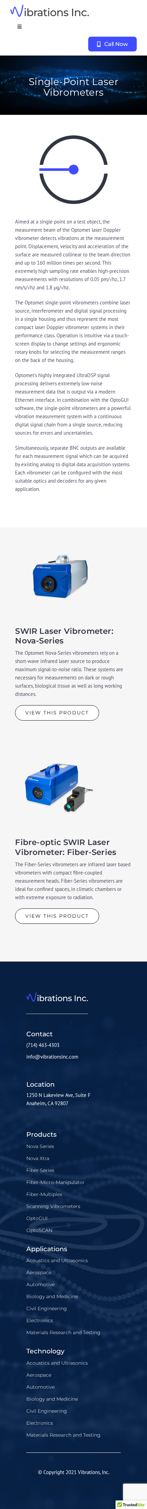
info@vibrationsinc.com (52, 1056)
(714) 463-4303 (42, 1045)
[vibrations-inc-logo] (49, 7)
